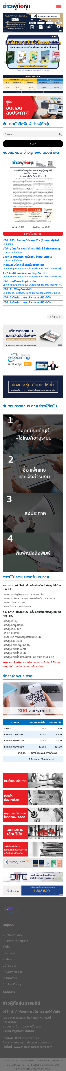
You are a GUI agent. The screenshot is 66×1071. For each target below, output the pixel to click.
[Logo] (16, 6)
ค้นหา (33, 144)
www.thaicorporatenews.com (33, 1047)
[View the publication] (33, 191)
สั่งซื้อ (6, 947)
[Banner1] (33, 774)
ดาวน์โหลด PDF (33, 233)
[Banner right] (33, 52)
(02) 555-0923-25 (27, 1038)
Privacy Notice (13, 971)
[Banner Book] (33, 863)
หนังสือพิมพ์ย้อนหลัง (15, 941)
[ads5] (33, 876)
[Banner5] (33, 847)
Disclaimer (10, 978)
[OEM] (33, 335)
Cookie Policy (12, 984)
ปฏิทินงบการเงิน (12, 934)
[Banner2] (33, 796)
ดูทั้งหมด (55, 317)
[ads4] (33, 386)
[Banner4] (33, 830)
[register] (33, 107)
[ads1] (33, 84)
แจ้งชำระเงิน (10, 953)
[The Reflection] (33, 890)
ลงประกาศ (9, 959)
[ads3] (33, 361)
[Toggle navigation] (58, 6)
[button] (7, 22)
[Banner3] (33, 813)
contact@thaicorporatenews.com (33, 1042)
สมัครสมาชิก (10, 965)
